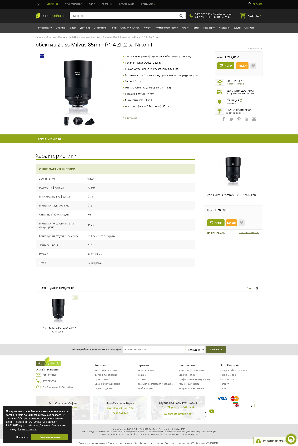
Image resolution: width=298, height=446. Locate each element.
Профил (257, 4)
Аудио (185, 27)
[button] (224, 120)
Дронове (85, 27)
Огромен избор (186, 374)
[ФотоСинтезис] (50, 16)
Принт (73, 4)
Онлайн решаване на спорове (149, 443)
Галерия (107, 4)
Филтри (147, 27)
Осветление (100, 27)
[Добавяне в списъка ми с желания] (253, 66)
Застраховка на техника (191, 388)
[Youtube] (211, 412)
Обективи (61, 27)
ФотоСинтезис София (106, 370)
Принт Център (102, 379)
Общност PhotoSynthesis (233, 370)
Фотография (126, 4)
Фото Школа (227, 379)
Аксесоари (224, 27)
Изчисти (250, 288)
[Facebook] (255, 406)
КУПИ (218, 222)
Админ (82, 443)
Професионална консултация (194, 379)
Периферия (209, 27)
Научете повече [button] (27, 429)
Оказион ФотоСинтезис (107, 383)
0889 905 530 (49, 381)
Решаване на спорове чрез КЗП (179, 443)
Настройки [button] (22, 437)
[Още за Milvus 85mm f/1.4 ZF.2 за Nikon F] (58, 311)
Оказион (249, 27)
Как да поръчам (145, 370)
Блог (92, 4)
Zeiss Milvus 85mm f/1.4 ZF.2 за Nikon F (232, 194)
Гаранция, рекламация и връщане (155, 383)
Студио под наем (104, 388)
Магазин (52, 4)
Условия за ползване (96, 443)
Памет (195, 27)
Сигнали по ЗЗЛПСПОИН (207, 443)
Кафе (223, 388)
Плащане (141, 374)
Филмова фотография (166, 27)
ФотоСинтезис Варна (106, 374)
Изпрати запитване (235, 83)
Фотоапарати (45, 27)
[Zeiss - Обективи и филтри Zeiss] (42, 55)
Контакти (147, 4)
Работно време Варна (278, 441)
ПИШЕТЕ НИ (49, 375)
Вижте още (131, 117)
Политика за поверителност (120, 443)
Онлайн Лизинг (145, 388)
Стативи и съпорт (129, 27)
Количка (253, 15)
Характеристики (49, 138)
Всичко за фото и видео (191, 370)
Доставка (141, 379)
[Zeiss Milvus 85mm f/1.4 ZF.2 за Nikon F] (233, 171)
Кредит (242, 65)
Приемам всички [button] (49, 437)
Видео (73, 27)
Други (237, 27)
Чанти (113, 27)
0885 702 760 (120, 413)
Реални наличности (189, 383)
